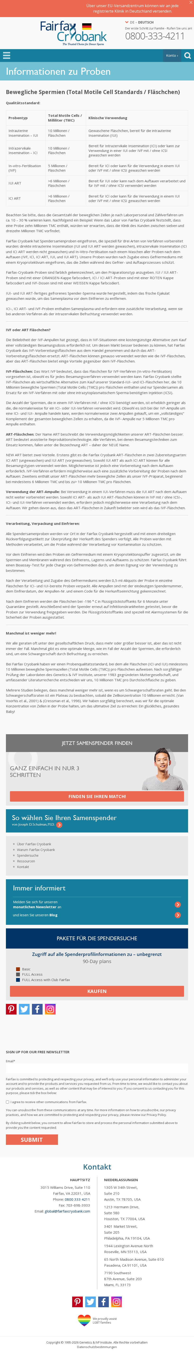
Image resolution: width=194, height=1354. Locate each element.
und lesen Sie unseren (35, 914)
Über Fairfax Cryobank (34, 844)
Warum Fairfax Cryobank (36, 849)
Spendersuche (28, 855)
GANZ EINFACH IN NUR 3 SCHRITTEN (44, 771)
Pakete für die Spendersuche (97, 938)
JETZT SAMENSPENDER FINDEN (97, 743)
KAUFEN (97, 991)
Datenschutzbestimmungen (97, 1347)
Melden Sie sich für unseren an (37, 904)
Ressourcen (26, 861)
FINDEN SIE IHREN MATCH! (97, 796)
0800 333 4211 (77, 1199)
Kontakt (23, 867)
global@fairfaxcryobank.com (67, 1211)
